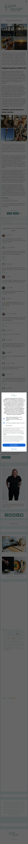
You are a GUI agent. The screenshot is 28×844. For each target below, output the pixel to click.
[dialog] (14, 422)
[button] (14, 426)
